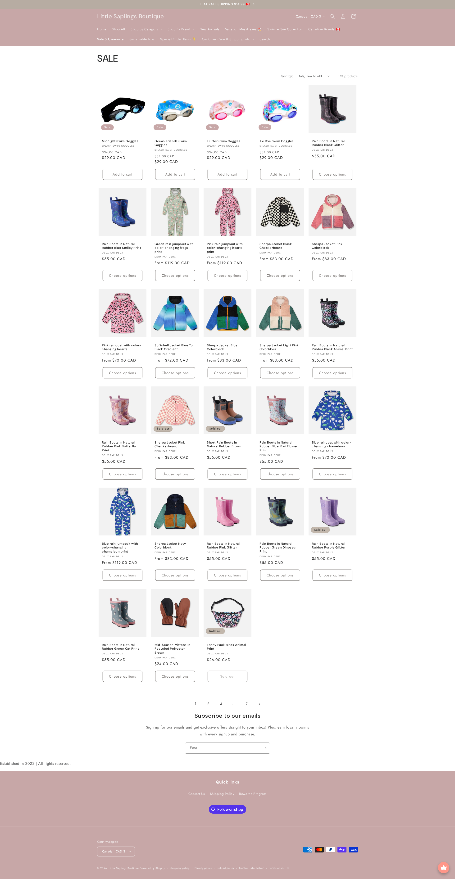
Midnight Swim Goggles (120, 141)
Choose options (332, 174)
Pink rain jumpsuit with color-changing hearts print (225, 248)
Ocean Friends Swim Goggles (171, 143)
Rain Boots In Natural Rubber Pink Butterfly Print (119, 446)
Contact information (251, 868)
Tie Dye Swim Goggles (276, 141)
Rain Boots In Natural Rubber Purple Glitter (329, 546)
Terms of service (279, 868)
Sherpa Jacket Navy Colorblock (170, 546)
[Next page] (259, 704)
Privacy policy (203, 868)
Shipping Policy (222, 793)
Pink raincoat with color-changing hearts (121, 347)
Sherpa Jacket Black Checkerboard (275, 246)
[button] (146, 29)
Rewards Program (253, 793)
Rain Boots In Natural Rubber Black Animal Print (332, 347)
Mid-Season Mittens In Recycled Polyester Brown (173, 649)
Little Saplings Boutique (124, 868)
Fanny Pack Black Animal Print (226, 647)
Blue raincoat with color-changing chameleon (331, 444)
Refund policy (225, 868)
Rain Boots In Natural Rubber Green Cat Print (120, 647)
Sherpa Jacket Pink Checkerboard (170, 444)
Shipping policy (180, 868)
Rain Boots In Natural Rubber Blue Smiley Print (121, 246)
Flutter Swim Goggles (224, 141)
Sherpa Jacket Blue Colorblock (222, 347)
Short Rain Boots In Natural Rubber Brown (224, 444)
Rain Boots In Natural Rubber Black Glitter (328, 143)
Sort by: (287, 76)
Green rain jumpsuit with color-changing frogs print (174, 248)
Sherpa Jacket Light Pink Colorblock (279, 347)
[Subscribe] (264, 748)
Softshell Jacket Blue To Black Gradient (174, 347)
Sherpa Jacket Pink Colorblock (327, 246)
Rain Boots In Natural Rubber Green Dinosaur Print (278, 548)
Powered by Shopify (152, 868)
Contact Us (196, 793)
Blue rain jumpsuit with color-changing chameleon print (120, 548)
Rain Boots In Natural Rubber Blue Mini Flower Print (278, 446)
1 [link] (195, 703)
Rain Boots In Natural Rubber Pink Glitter (223, 546)
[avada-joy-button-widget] (443, 867)
